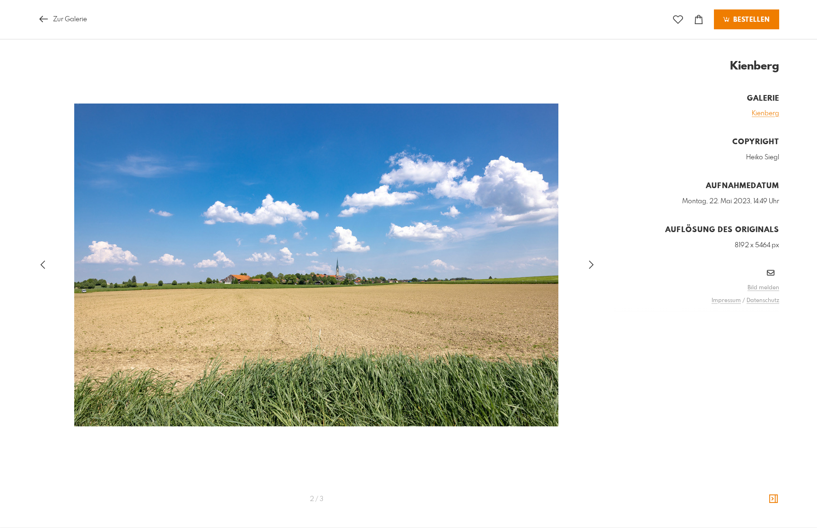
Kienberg (765, 113)
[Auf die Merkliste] (678, 19)
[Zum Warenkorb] (698, 19)
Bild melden (763, 288)
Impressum (726, 300)
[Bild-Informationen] (773, 499)
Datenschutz (763, 300)
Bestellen (750, 20)
